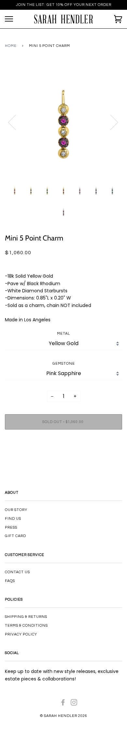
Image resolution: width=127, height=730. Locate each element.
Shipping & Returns (26, 617)
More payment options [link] (63, 457)
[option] (63, 122)
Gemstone (63, 363)
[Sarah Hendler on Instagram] (74, 704)
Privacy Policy (21, 634)
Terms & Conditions (26, 625)
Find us (13, 518)
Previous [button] (16, 121)
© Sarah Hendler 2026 (63, 716)
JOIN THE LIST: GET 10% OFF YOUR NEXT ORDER (63, 5)
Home (11, 46)
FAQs (10, 581)
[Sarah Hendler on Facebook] (63, 704)
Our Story (16, 510)
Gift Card (15, 536)
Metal (63, 333)
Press (11, 527)
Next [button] (110, 121)
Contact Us (17, 572)
